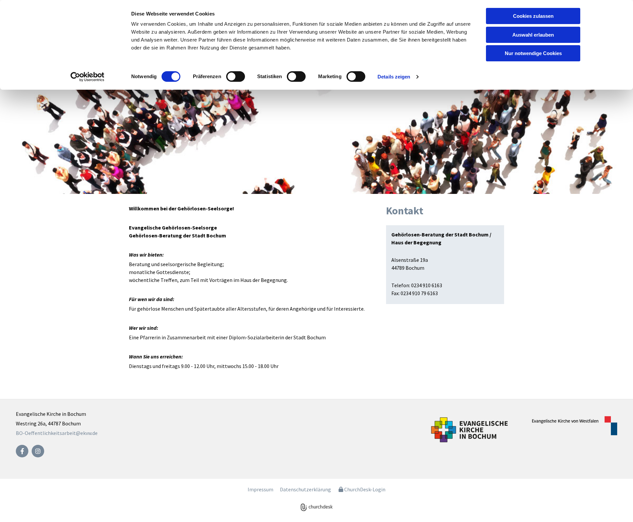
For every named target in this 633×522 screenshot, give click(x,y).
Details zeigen (393, 76)
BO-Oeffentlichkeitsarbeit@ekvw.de (57, 433)
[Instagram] (38, 451)
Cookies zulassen (533, 16)
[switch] (235, 76)
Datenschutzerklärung (305, 489)
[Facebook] (22, 451)
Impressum (260, 489)
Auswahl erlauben (533, 35)
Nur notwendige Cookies (533, 53)
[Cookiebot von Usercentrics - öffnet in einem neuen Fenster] (87, 77)
